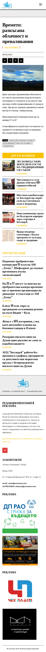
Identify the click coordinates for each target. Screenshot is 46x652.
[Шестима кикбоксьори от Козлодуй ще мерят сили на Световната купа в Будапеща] (8, 199)
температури (8, 146)
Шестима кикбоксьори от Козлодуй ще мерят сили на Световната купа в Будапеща (30, 199)
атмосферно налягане (17, 140)
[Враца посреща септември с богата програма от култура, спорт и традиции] (8, 235)
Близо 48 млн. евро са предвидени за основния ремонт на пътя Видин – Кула (22, 309)
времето (31, 140)
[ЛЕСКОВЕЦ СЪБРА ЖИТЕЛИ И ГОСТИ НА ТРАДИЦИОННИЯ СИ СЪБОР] (8, 165)
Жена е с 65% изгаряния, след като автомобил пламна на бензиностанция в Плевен (20, 324)
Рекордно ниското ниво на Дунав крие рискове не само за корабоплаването (21, 340)
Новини (21, 189)
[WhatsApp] (21, 60)
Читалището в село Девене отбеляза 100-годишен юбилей (29, 182)
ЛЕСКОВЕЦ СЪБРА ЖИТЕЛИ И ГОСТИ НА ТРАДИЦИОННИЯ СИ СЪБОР (30, 166)
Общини (22, 174)
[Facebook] (4, 60)
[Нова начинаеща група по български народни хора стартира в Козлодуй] (8, 217)
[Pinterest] (15, 60)
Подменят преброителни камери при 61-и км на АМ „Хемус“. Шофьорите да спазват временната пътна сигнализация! (22, 267)
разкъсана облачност (24, 143)
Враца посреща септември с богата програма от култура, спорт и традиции (29, 236)
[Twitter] (10, 60)
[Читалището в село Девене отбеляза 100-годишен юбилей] (8, 184)
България (6, 278)
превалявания (8, 143)
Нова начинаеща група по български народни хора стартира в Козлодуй (30, 218)
